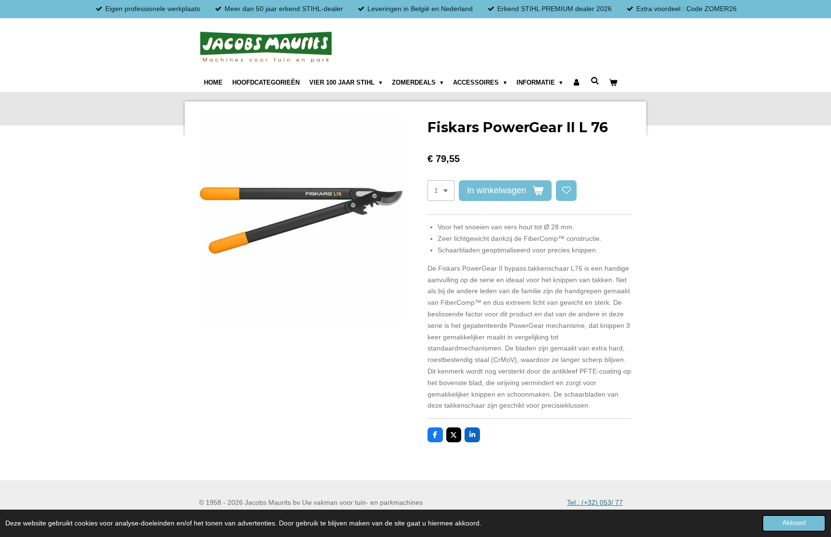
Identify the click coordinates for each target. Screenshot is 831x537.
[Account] (576, 83)
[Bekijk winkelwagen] (613, 83)
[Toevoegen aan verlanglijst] (566, 190)
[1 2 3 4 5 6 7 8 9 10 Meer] (441, 190)
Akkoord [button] (794, 523)
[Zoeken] (595, 81)
